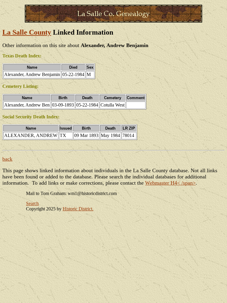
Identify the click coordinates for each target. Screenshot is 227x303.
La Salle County (26, 32)
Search (32, 203)
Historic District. (78, 208)
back (7, 159)
